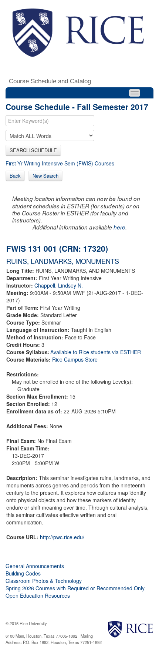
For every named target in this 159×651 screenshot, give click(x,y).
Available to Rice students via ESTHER (95, 352)
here (119, 227)
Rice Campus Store (75, 359)
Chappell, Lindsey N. (58, 285)
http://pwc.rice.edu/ (62, 537)
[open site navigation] (134, 93)
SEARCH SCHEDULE (33, 150)
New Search (45, 175)
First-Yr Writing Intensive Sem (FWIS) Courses (60, 163)
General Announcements (35, 566)
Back (15, 175)
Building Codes (23, 573)
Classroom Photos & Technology (44, 580)
